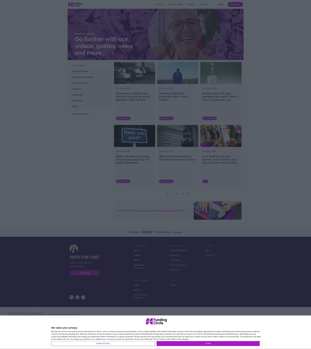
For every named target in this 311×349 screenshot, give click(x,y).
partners (64, 331)
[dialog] (156, 332)
